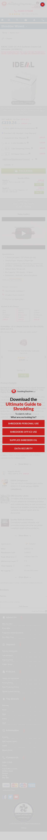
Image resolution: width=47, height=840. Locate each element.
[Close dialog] (42, 4)
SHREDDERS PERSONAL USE (23, 423)
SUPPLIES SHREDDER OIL (23, 440)
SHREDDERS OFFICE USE (23, 432)
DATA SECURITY (23, 448)
